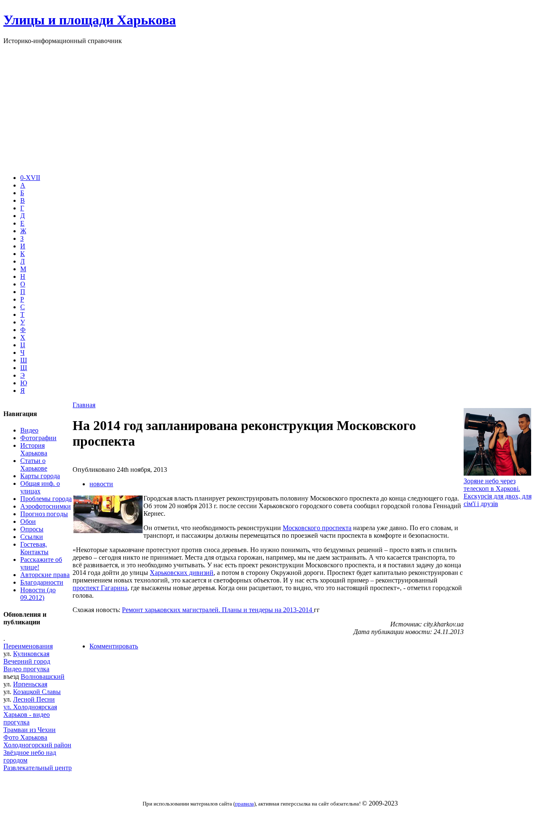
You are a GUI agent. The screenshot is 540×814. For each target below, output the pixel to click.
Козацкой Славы (37, 691)
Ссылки (31, 536)
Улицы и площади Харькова (89, 19)
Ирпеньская (30, 684)
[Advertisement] (270, 108)
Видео (29, 430)
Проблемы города (46, 498)
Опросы (31, 529)
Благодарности (41, 582)
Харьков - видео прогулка (26, 718)
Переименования (28, 646)
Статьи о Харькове (33, 464)
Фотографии (38, 437)
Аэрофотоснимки (45, 506)
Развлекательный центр (37, 767)
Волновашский (43, 676)
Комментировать (113, 646)
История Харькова (33, 449)
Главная (84, 404)
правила (244, 803)
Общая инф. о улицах (40, 487)
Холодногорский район (37, 745)
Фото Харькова (25, 737)
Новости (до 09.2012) (38, 593)
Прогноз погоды (44, 513)
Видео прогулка (26, 668)
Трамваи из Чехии (29, 729)
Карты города (40, 475)
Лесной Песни (34, 699)
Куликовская (31, 653)
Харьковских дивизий (181, 572)
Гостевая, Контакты (34, 548)
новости (101, 483)
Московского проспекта (317, 527)
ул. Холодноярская (30, 707)
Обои (28, 521)
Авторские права (45, 574)
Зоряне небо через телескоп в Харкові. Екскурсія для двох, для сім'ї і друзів (498, 492)
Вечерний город (26, 661)
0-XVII (30, 177)
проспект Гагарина (100, 587)
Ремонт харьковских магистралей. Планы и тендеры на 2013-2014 (218, 609)
